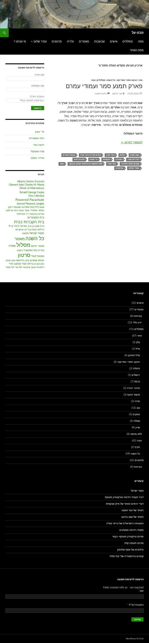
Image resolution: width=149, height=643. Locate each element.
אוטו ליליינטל (37, 207)
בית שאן (39, 226)
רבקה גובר (38, 145)
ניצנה (20, 250)
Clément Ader (16, 185)
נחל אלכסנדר (30, 250)
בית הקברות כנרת (29, 222)
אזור (140, 80)
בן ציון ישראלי (27, 226)
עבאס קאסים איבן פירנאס (30, 260)
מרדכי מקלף (37, 158)
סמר (62, 164)
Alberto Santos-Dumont (30, 181)
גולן (138, 342)
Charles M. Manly (34, 185)
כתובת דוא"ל (135, 605)
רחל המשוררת (36, 138)
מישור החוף (133, 395)
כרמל (137, 381)
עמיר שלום (40, 41)
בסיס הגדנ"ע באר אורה (90, 155)
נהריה (41, 250)
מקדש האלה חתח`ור (130, 164)
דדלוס (41, 229)
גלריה (70, 41)
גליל (138, 349)
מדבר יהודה (133, 388)
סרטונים (57, 41)
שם (141, 591)
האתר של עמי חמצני (132, 510)
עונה (93, 80)
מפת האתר (137, 50)
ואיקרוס (19, 229)
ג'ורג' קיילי (13, 226)
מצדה (12, 245)
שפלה (137, 421)
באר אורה (110, 155)
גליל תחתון (134, 355)
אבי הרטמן (117, 94)
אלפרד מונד (31, 210)
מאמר (20, 239)
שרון (137, 427)
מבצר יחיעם (37, 246)
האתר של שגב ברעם (133, 517)
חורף (137, 447)
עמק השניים (39, 264)
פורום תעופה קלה (134, 543)
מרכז (137, 401)
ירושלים (136, 375)
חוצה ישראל (36, 233)
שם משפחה (37, 85)
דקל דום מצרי (133, 159)
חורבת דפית (79, 159)
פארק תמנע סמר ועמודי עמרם (104, 86)
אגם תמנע (134, 155)
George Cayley (36, 192)
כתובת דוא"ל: (37, 96)
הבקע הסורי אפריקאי (126, 80)
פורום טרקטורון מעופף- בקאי (128, 536)
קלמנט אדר (15, 264)
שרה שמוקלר (37, 151)
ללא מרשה (136, 434)
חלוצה (25, 233)
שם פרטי (39, 75)
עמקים (136, 414)
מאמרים (84, 41)
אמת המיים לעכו (15, 210)
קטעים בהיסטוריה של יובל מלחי (126, 556)
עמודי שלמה (133, 168)
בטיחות (21, 214)
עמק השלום (10, 260)
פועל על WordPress (135, 639)
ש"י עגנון (39, 132)
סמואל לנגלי (37, 256)
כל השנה (110, 80)
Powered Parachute (29, 200)
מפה (141, 41)
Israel (23, 192)
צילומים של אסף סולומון (130, 549)
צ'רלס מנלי (27, 264)
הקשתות (106, 159)
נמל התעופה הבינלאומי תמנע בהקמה (85, 164)
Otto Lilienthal (36, 196)
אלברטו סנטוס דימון (18, 207)
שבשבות (99, 41)
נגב (138, 408)
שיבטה (26, 267)
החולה (136, 368)
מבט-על (138, 32)
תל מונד (10, 267)
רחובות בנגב (37, 267)
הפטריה (118, 159)
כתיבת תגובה (101, 94)
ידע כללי (137, 322)
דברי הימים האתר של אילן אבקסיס (125, 504)
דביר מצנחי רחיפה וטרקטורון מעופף (124, 497)
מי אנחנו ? (20, 41)
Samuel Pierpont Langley (30, 203)
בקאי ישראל (137, 490)
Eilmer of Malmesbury (32, 188)
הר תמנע (94, 159)
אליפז (122, 155)
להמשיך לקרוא (131, 142)
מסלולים (127, 41)
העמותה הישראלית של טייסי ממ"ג (125, 523)
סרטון (24, 255)
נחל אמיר (111, 164)
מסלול (23, 245)
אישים (113, 41)
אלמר (41, 210)
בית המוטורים (35, 217)
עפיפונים (119, 168)
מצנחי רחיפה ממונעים (131, 530)
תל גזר (18, 267)
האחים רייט (30, 229)
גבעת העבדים (69, 155)
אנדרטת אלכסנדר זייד (35, 214)
